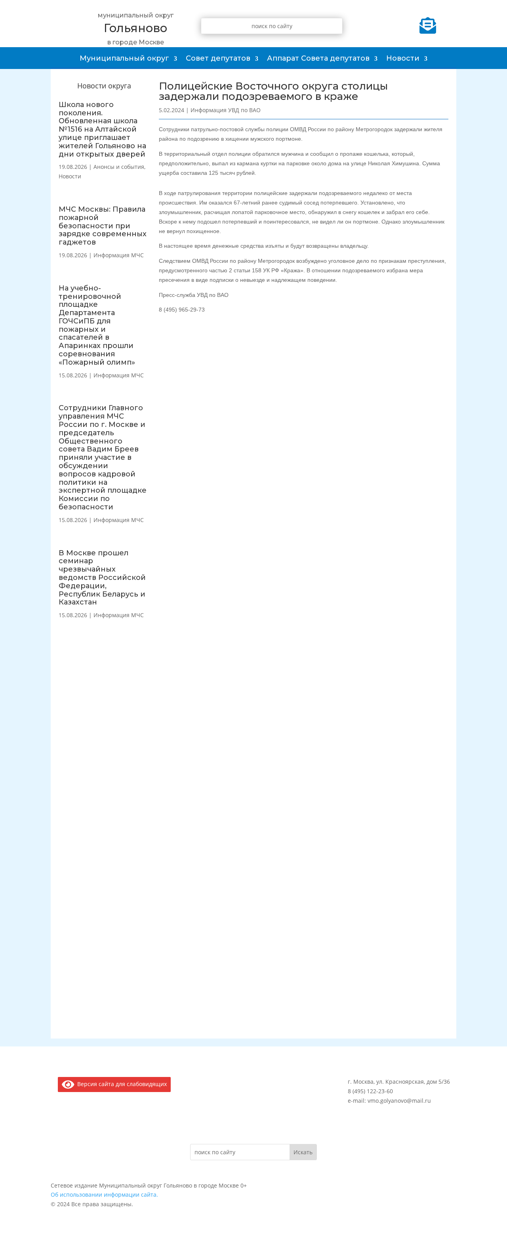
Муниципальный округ (124, 58)
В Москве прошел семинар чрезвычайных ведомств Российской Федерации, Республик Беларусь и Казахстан (102, 578)
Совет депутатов (218, 58)
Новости (402, 58)
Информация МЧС (118, 255)
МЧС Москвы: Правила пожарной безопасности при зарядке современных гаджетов (103, 226)
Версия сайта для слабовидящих (120, 1084)
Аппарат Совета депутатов (318, 58)
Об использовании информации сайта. (104, 1194)
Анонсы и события (118, 166)
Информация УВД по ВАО (226, 110)
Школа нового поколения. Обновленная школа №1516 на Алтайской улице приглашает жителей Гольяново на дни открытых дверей (102, 129)
